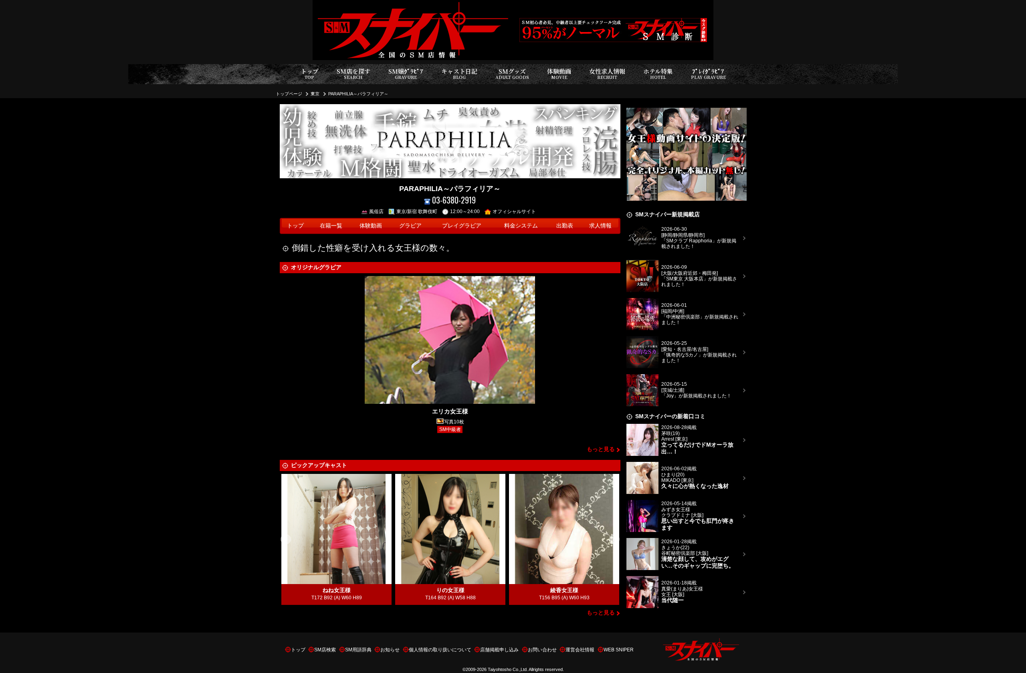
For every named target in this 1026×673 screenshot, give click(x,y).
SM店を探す (353, 73)
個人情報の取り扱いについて (440, 650)
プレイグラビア (461, 226)
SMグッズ (512, 73)
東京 (315, 93)
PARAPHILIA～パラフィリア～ (358, 93)
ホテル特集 (658, 73)
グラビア (410, 226)
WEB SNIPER (619, 650)
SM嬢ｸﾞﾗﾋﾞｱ (405, 73)
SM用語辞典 (358, 650)
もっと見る (601, 449)
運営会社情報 (580, 650)
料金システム (521, 226)
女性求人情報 (607, 73)
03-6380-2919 (454, 200)
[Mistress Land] (686, 108)
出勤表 (564, 226)
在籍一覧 (331, 226)
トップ (310, 73)
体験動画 (559, 73)
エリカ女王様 (450, 411)
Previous (286, 540)
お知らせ (390, 650)
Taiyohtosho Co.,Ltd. (508, 669)
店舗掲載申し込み (499, 650)
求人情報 (600, 226)
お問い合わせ (542, 650)
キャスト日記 (459, 73)
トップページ (289, 93)
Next (614, 540)
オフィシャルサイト (514, 211)
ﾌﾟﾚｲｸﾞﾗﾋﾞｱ (708, 73)
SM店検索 (325, 650)
